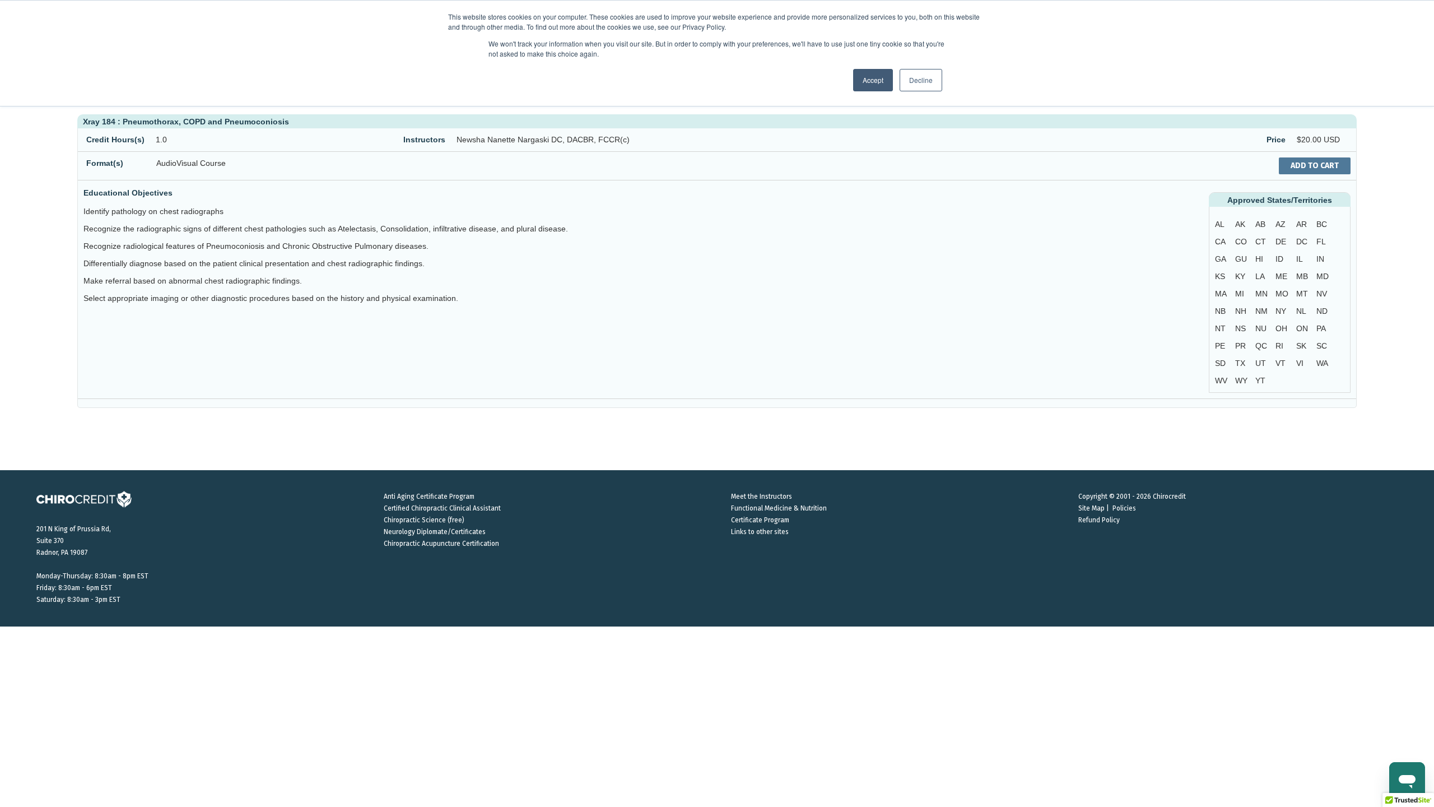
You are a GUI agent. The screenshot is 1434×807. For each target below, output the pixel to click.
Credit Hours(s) (115, 139)
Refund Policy (1099, 520)
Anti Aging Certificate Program (429, 496)
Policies (1124, 508)
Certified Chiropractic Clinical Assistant (442, 508)
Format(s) (104, 163)
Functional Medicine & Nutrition (779, 508)
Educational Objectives (128, 192)
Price (1276, 139)
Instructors (424, 139)
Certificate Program (760, 520)
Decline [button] (921, 80)
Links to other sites (760, 532)
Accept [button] (873, 80)
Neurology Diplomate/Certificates (435, 532)
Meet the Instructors (761, 496)
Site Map (1091, 508)
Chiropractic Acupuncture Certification (441, 544)
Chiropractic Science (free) (424, 520)
